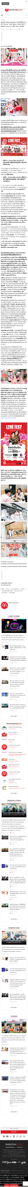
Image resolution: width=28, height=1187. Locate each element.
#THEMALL (4, 566)
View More (13, 793)
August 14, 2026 (5, 832)
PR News (3, 19)
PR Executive (12, 759)
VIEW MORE (13, 716)
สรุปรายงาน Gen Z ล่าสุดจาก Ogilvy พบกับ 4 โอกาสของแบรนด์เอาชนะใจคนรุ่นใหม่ (17, 695)
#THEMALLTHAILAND (7, 562)
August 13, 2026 (14, 1001)
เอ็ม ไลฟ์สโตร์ (4, 592)
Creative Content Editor (14, 745)
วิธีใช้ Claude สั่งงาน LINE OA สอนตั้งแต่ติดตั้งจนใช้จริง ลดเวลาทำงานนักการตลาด (18, 893)
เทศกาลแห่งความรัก (18, 590)
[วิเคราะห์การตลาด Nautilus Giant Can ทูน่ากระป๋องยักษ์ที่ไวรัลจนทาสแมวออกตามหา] (5, 866)
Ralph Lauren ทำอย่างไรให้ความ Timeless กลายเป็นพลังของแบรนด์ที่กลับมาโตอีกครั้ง (18, 959)
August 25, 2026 (5, 642)
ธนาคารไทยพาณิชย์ (15, 589)
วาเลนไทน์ (22, 589)
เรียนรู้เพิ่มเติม (14, 1185)
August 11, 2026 (14, 897)
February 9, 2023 (5, 29)
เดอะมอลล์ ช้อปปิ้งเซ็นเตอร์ (7, 590)
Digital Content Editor (14, 765)
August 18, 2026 (14, 870)
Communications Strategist (15, 752)
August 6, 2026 (13, 858)
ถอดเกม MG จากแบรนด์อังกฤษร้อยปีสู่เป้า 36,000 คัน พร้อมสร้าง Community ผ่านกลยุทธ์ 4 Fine (18, 838)
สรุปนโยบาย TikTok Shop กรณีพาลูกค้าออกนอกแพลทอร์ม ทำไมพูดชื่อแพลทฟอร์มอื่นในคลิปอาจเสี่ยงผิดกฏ (18, 658)
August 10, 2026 (14, 842)
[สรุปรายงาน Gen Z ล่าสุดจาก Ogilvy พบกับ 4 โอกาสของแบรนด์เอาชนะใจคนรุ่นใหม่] (5, 694)
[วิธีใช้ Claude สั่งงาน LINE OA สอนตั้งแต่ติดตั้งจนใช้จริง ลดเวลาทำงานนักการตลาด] (5, 893)
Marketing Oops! (14, 29)
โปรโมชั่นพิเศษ (12, 592)
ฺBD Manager (12, 739)
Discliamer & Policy (5, 1172)
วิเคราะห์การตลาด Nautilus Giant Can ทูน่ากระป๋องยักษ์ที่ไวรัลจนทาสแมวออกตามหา (18, 866)
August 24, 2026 (14, 688)
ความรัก (7, 589)
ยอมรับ (7, 1185)
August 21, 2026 (14, 963)
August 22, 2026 (5, 954)
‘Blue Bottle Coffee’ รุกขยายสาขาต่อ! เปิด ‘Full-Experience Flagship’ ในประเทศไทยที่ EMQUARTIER (18, 706)
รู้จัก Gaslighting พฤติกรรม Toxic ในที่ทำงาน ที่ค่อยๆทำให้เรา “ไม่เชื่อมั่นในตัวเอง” (18, 647)
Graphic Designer (13, 732)
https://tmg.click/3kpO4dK (8, 418)
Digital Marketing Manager (15, 727)
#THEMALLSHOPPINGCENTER (9, 564)
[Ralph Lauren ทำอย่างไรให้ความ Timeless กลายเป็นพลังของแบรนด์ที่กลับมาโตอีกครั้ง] (5, 958)
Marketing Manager (13, 786)
